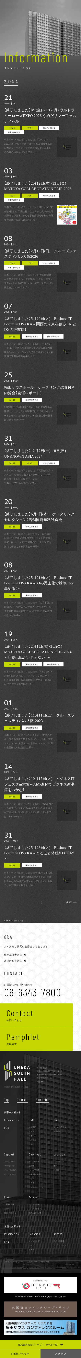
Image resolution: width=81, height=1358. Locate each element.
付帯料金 (57, 1131)
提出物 (31, 1165)
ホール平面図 (34, 1170)
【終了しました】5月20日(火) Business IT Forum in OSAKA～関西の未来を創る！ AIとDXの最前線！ (40, 324)
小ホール (32, 1135)
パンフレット (34, 1161)
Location (59, 1154)
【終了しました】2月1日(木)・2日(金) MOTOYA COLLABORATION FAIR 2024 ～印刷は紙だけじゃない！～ (39, 651)
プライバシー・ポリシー (13, 1261)
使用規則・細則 (34, 1174)
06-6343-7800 (32, 992)
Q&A (6, 1128)
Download (35, 1154)
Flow (7, 1197)
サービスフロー (10, 1174)
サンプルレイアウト (37, 1187)
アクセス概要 (34, 1204)
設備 (30, 1144)
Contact (22, 1099)
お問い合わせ (20, 1353)
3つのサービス (10, 1165)
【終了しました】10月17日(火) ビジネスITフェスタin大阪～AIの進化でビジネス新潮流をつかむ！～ (39, 784)
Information (11, 1120)
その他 (31, 1182)
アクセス (61, 1353)
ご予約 (6, 1208)
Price (57, 1120)
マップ (31, 1178)
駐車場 (56, 1170)
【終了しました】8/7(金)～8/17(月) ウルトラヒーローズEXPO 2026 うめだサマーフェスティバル (40, 115)
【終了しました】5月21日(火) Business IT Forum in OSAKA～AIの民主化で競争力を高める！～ (39, 583)
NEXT (68, 902)
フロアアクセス (35, 1208)
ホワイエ (32, 1140)
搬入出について (35, 1212)
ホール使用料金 (60, 1127)
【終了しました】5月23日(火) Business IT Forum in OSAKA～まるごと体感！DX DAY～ (39, 853)
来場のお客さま (49, 128)
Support (9, 1154)
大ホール (32, 1131)
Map (39, 1081)
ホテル (56, 1165)
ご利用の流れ (9, 1204)
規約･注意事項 (10, 1212)
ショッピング (59, 1161)
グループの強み (10, 1170)
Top (6, 1099)
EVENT (30, 128)
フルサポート (9, 1161)
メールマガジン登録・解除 (39, 1261)
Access (33, 1197)
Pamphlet (42, 1099)
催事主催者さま (14, 132)
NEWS (12, 128)
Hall (31, 1120)
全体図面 (32, 1127)
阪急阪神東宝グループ (37, 1344)
